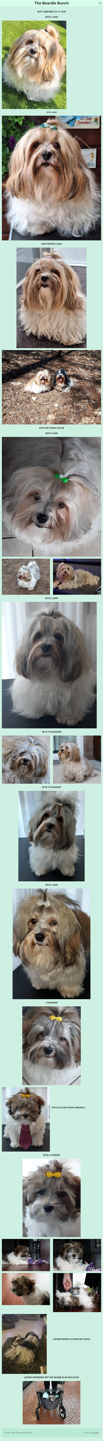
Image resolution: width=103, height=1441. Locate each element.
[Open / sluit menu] (100, 3)
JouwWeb (95, 1433)
